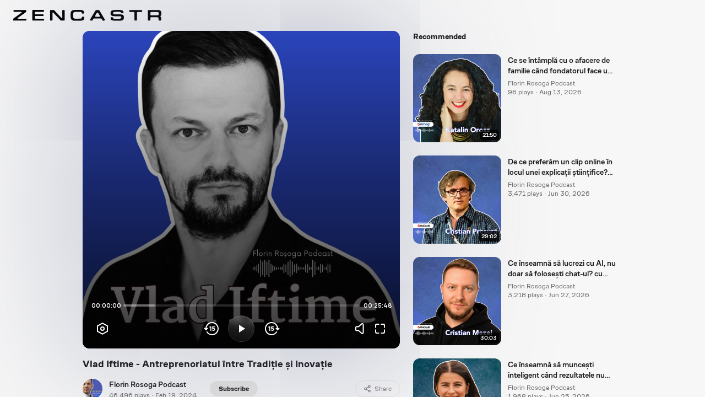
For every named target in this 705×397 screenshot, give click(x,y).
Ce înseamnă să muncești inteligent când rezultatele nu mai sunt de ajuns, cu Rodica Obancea (556, 370)
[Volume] (362, 328)
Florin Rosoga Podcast (147, 384)
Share (383, 389)
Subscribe (234, 389)
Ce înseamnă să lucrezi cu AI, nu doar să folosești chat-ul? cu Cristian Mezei (562, 269)
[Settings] (102, 328)
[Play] (241, 328)
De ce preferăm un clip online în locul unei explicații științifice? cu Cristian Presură (560, 167)
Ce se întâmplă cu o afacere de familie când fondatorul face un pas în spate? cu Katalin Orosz (560, 66)
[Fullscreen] (380, 328)
